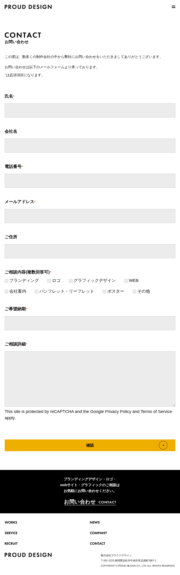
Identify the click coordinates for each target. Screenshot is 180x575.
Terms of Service (156, 411)
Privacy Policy (118, 411)
